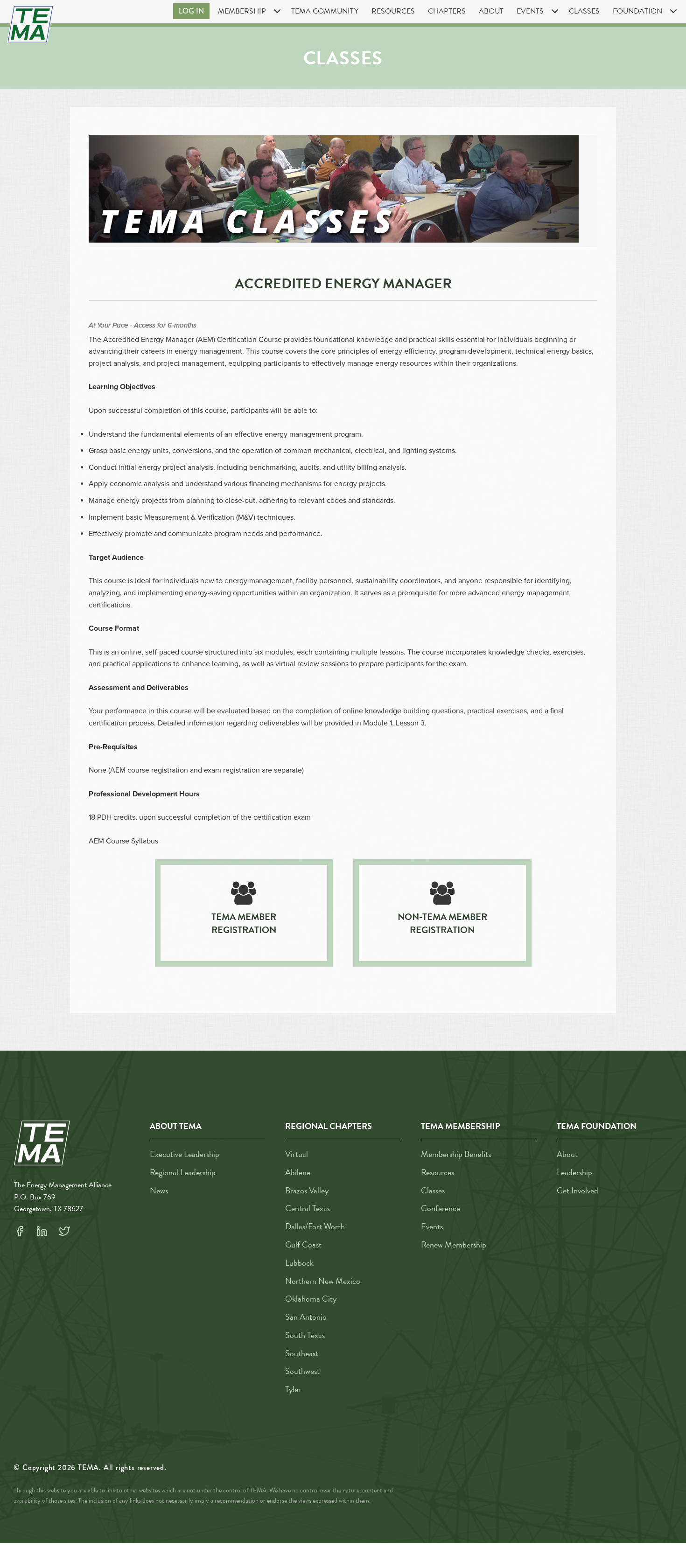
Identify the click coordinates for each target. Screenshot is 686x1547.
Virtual (296, 1154)
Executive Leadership (184, 1154)
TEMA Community (324, 11)
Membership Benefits (456, 1154)
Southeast (301, 1353)
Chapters (447, 11)
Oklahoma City (310, 1298)
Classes (584, 11)
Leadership (574, 1172)
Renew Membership (453, 1244)
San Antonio (306, 1316)
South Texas (305, 1335)
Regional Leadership (183, 1172)
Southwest (302, 1371)
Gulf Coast (303, 1244)
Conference (440, 1208)
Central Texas (307, 1208)
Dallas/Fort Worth (315, 1226)
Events (432, 1226)
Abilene (297, 1172)
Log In (191, 11)
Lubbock (299, 1262)
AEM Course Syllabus (123, 841)
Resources (393, 11)
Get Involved (577, 1190)
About (491, 11)
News (159, 1190)
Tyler (293, 1389)
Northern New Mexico (322, 1281)
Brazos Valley (307, 1190)
